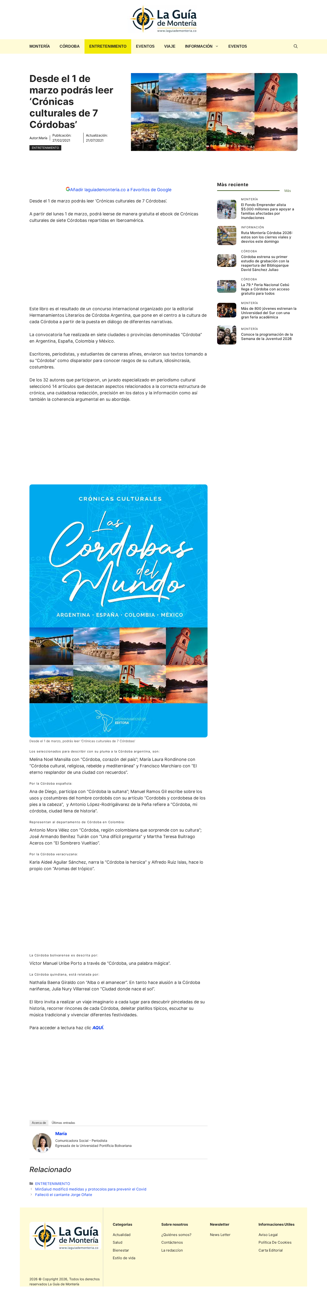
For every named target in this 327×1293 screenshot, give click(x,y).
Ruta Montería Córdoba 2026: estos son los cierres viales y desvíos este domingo (267, 237)
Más (287, 191)
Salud (117, 1242)
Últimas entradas (63, 1123)
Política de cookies (275, 1242)
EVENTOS (145, 46)
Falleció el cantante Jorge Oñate (63, 1194)
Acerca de (39, 1123)
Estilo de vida (124, 1258)
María (43, 138)
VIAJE (169, 46)
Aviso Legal (268, 1234)
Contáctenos (172, 1242)
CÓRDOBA (70, 46)
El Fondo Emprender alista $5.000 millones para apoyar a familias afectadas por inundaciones (267, 211)
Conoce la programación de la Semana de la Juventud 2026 (267, 336)
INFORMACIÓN (199, 46)
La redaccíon (172, 1250)
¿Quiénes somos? (176, 1234)
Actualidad (121, 1234)
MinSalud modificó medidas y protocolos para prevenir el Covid (91, 1189)
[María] (41, 1150)
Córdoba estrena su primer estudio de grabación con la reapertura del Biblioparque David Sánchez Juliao (265, 263)
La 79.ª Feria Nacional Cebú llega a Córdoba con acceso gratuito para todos (265, 289)
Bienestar (121, 1250)
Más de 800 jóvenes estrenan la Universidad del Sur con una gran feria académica (269, 312)
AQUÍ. (98, 1027)
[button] (295, 46)
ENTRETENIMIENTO (107, 46)
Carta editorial (271, 1250)
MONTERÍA (39, 46)
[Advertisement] (118, 266)
